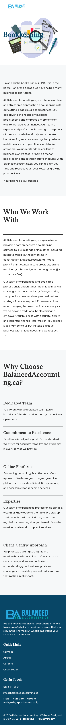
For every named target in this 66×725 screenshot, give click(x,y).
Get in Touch (10, 669)
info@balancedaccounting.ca (20, 692)
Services (8, 651)
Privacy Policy (46, 718)
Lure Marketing (25, 718)
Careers (8, 663)
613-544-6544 (11, 686)
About (7, 657)
